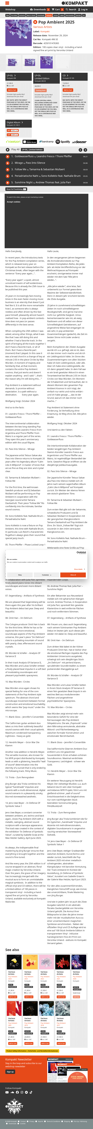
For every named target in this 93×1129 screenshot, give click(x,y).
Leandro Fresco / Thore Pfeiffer (54, 156)
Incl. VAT (11, 86)
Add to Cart (12, 90)
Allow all (73, 575)
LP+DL (10, 75)
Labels (62, 15)
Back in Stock (31, 15)
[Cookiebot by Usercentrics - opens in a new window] (78, 552)
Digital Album (14, 122)
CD (64, 75)
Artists (56, 15)
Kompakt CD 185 (68, 78)
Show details (78, 569)
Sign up (10, 1071)
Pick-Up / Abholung (80, 1121)
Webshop (10, 9)
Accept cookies (13, 202)
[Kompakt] (75, 3)
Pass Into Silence (35, 162)
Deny (20, 575)
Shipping (67, 1121)
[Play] (7, 150)
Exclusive (22, 15)
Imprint (40, 1121)
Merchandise (70, 15)
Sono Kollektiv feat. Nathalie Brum (61, 175)
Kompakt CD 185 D (13, 125)
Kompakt (45, 31)
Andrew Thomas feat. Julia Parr (53, 182)
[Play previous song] (80, 150)
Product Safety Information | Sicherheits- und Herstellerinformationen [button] (32, 1051)
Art (84, 15)
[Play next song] (85, 150)
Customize (45, 575)
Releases (49, 15)
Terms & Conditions (53, 1121)
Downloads (40, 15)
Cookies (23, 1124)
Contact (23, 1121)
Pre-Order (14, 15)
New (7, 15)
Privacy (31, 1121)
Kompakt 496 (11, 78)
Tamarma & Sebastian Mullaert (47, 169)
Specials (78, 15)
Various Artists (42, 27)
